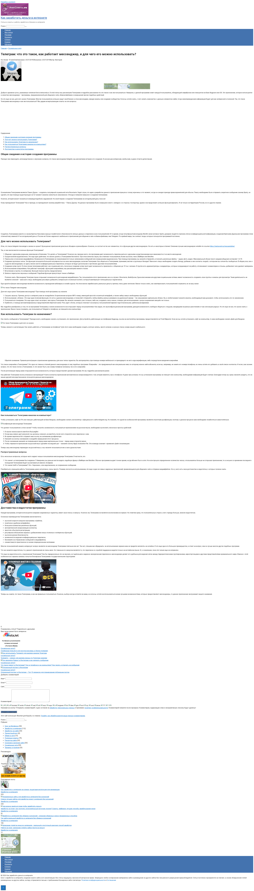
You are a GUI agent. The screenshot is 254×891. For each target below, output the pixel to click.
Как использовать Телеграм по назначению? (21, 142)
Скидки (7, 42)
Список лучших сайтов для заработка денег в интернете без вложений (27, 799)
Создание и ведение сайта (14, 743)
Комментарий (6, 701)
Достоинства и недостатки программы (19, 149)
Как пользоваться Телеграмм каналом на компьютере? (25, 144)
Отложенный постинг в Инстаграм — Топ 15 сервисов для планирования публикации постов (35, 672)
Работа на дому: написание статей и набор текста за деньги (23, 828)
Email (3, 683)
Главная (8, 30)
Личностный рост (11, 733)
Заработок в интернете (13, 728)
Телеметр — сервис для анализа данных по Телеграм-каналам (24, 658)
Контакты (8, 37)
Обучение (8, 44)
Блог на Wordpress (12, 726)
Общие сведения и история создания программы (23, 137)
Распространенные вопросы (15, 147)
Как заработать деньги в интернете (24, 17)
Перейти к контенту (8, 2)
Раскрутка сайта (11, 740)
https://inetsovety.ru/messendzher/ (222, 246)
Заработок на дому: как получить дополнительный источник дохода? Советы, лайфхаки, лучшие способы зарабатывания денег (48, 809)
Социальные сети (11, 745)
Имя (3, 679)
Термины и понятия (12, 748)
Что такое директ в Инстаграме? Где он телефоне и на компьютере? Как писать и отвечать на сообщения (40, 665)
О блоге (8, 40)
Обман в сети (10, 736)
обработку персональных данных (62, 708)
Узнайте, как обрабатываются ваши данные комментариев (63, 716)
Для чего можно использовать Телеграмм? (21, 140)
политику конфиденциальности (96, 708)
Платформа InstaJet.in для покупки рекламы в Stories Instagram (24, 651)
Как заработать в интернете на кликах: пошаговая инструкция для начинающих (30, 790)
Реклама (8, 35)
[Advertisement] (60, 118)
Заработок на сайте (12, 731)
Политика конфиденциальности (93, 880)
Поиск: (3, 26)
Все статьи (9, 32)
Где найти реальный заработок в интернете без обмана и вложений (26, 818)
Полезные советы (11, 738)
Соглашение (111, 880)
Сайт (2, 687)
